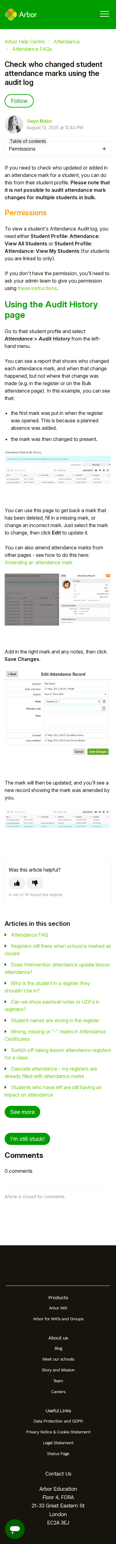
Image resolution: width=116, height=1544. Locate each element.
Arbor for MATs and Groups (58, 1318)
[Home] (21, 14)
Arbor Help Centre (25, 41)
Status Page (58, 1453)
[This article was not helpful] (35, 883)
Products (58, 1297)
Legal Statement (58, 1442)
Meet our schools (58, 1359)
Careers (58, 1391)
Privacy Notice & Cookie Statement (58, 1431)
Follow (19, 101)
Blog (58, 1348)
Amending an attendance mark (39, 562)
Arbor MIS (58, 1307)
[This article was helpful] (17, 883)
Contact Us (58, 1474)
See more (22, 1112)
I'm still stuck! (27, 1139)
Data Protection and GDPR (58, 1421)
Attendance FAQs (32, 49)
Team (58, 1380)
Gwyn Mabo (39, 121)
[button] (104, 14)
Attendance (67, 41)
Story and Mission (58, 1369)
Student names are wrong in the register (55, 1020)
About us (58, 1338)
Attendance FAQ (29, 935)
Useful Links (58, 1411)
